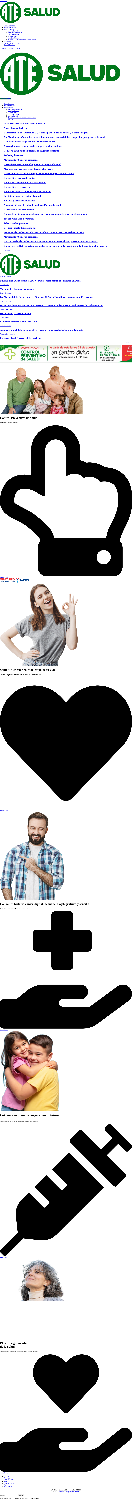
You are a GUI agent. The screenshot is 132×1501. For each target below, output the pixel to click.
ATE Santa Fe (8, 1476)
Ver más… (129, 342)
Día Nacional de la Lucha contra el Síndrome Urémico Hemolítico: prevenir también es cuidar (51, 241)
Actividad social (13, 31)
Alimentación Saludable (15, 33)
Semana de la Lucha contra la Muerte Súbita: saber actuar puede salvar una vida (44, 232)
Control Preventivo (9, 26)
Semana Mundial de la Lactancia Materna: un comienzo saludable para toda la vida (41, 330)
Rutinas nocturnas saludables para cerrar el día (27, 191)
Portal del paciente (9, 45)
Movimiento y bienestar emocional (21, 160)
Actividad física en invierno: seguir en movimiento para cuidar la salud (39, 173)
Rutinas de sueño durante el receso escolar (25, 182)
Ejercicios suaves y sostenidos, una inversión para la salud (32, 164)
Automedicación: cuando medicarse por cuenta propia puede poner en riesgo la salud (46, 214)
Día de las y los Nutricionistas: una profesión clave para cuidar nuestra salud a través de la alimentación (55, 246)
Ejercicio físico (12, 36)
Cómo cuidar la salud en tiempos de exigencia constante (31, 150)
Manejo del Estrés (13, 38)
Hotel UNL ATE (9, 1480)
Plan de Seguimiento (10, 27)
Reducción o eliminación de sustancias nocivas (22, 39)
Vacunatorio (7, 41)
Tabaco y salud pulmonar (16, 223)
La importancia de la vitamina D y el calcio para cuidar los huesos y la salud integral (46, 132)
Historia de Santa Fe (10, 1483)
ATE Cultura (8, 1486)
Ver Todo (10, 119)
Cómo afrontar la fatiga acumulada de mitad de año (29, 141)
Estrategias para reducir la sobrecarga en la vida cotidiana (33, 146)
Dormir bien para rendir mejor (19, 178)
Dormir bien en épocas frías (17, 187)
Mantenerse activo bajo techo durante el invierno (28, 169)
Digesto (6, 1485)
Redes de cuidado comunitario (19, 209)
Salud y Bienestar (9, 29)
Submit (21, 1495)
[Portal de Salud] (66, 74)
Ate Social (7, 1478)
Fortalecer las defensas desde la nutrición (24, 123)
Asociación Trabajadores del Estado (68, 1492)
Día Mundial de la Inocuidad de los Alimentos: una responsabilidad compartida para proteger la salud (54, 137)
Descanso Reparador (14, 34)
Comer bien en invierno (15, 128)
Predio (6, 1481)
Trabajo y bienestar (13, 155)
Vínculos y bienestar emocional (19, 200)
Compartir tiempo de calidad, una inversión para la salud (32, 205)
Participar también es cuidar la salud (22, 196)
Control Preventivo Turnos (12, 43)
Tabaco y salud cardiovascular (19, 218)
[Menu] (1, 253)
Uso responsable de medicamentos (20, 228)
